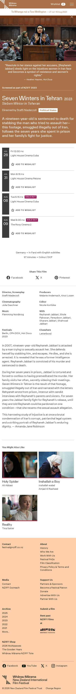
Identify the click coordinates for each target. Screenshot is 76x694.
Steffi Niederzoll (27, 110)
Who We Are (46, 551)
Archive (6, 608)
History (44, 548)
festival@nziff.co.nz (12, 547)
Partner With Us (48, 599)
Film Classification (50, 563)
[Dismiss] (72, 17)
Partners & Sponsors (51, 583)
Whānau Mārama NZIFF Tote (17, 653)
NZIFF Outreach (11, 587)
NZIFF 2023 (30, 88)
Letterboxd (45, 333)
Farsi (34, 252)
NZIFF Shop (8, 641)
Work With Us (47, 555)
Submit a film (47, 608)
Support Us (46, 579)
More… (5, 631)
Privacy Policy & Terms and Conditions (54, 568)
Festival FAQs (47, 559)
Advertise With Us (50, 595)
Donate (44, 591)
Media (5, 579)
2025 (5, 613)
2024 (5, 616)
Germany (21, 252)
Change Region (53, 688)
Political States (48, 110)
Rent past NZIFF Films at (47, 619)
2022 (4, 624)
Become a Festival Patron (53, 587)
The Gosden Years (12, 649)
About (43, 544)
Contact (6, 544)
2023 (5, 620)
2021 (4, 628)
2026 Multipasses (11, 645)
